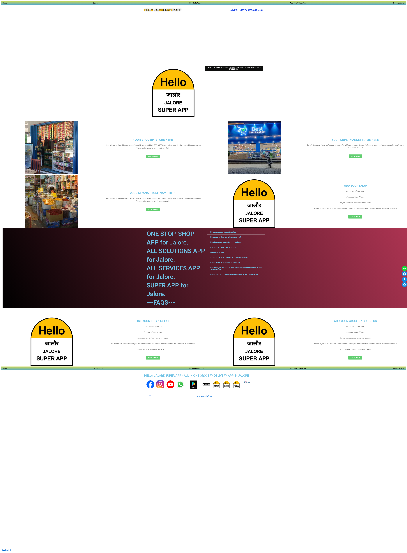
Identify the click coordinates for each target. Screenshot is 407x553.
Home (5, 3)
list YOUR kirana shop (153, 321)
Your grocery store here (153, 139)
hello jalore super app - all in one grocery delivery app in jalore (196, 375)
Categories (97, 3)
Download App (398, 3)
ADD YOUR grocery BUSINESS (355, 321)
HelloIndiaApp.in (195, 3)
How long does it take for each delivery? (226, 242)
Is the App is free (217, 252)
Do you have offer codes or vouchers (225, 263)
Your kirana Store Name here (153, 193)
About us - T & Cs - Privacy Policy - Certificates (229, 257)
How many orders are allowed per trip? (225, 237)
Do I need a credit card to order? (223, 247)
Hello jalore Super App (162, 10)
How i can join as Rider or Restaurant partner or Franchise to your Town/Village (236, 268)
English (5, 550)
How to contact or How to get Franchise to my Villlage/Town (234, 275)
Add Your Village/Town (298, 3)
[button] (236, 232)
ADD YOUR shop (355, 185)
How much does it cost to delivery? (224, 232)
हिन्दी (9, 550)
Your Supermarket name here (355, 140)
